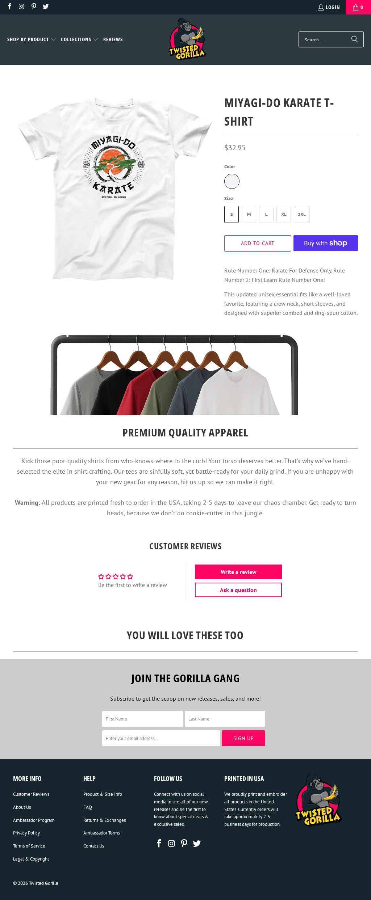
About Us (22, 807)
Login (333, 7)
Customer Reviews (31, 794)
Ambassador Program (34, 820)
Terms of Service (29, 846)
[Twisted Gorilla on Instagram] (21, 7)
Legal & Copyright (31, 859)
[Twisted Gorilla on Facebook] (9, 7)
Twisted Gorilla (43, 883)
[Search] (355, 39)
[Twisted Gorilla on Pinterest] (33, 7)
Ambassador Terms (101, 833)
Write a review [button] (239, 571)
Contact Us (93, 846)
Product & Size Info (102, 794)
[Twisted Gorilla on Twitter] (45, 7)
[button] (31, 39)
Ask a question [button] (238, 589)
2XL (302, 214)
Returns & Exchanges (104, 820)
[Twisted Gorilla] (187, 39)
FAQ (87, 807)
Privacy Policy (26, 833)
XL (284, 214)
